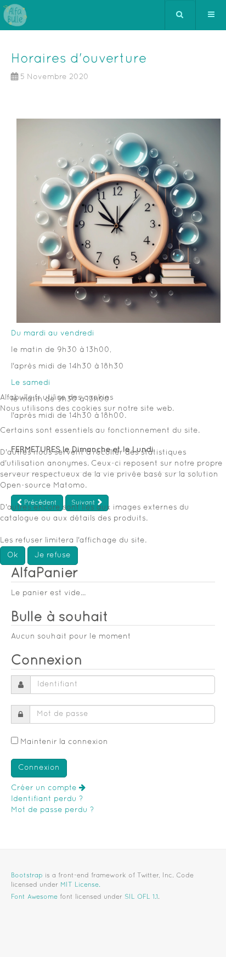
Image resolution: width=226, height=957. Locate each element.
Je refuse (53, 555)
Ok (12, 555)
